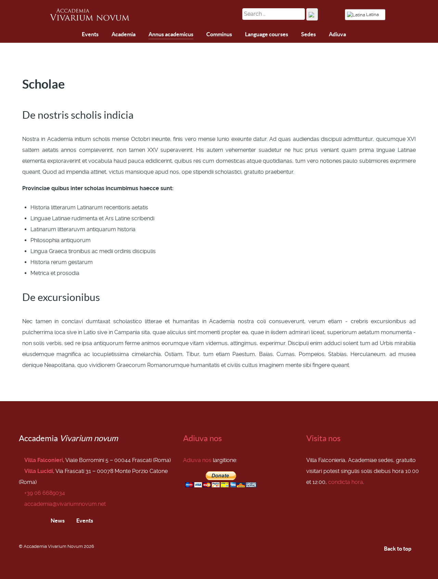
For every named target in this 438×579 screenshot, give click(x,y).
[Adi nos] (72, 34)
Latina (372, 14)
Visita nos (323, 438)
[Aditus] (56, 35)
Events (84, 520)
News (57, 520)
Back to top (398, 548)
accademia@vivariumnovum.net (65, 504)
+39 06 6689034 (44, 493)
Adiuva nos (202, 438)
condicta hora (345, 482)
